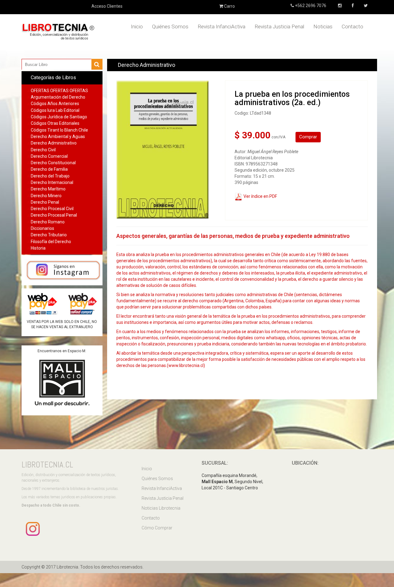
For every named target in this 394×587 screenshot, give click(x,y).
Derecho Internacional (52, 182)
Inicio (137, 26)
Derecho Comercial (49, 156)
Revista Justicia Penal (279, 26)
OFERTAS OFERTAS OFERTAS (59, 90)
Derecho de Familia (49, 169)
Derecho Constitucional (53, 162)
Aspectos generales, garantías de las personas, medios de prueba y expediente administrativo (233, 236)
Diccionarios (42, 228)
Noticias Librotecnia (161, 508)
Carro (229, 6)
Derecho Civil (43, 149)
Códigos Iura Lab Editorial (55, 110)
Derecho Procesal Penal (54, 215)
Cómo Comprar (157, 527)
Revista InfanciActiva (221, 26)
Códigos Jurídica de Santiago (59, 116)
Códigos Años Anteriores (55, 103)
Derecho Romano (48, 221)
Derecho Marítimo (48, 188)
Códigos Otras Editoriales (55, 123)
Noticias (322, 26)
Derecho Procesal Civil (52, 208)
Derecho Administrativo (54, 143)
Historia (38, 248)
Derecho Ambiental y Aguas (58, 136)
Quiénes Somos (170, 26)
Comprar (308, 137)
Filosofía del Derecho (51, 241)
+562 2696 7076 (310, 5)
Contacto (352, 26)
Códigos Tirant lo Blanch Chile (59, 130)
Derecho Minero (46, 195)
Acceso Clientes (107, 6)
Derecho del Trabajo (50, 175)
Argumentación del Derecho (58, 97)
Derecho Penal (45, 202)
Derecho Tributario (49, 234)
